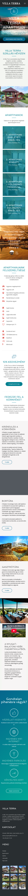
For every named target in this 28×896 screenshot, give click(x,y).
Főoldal (4, 851)
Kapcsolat (4, 860)
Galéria (4, 856)
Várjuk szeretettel (14, 791)
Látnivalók (4, 858)
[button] (2, 104)
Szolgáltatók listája (14, 384)
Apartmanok (5, 853)
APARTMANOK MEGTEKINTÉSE (14, 39)
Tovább (7, 462)
